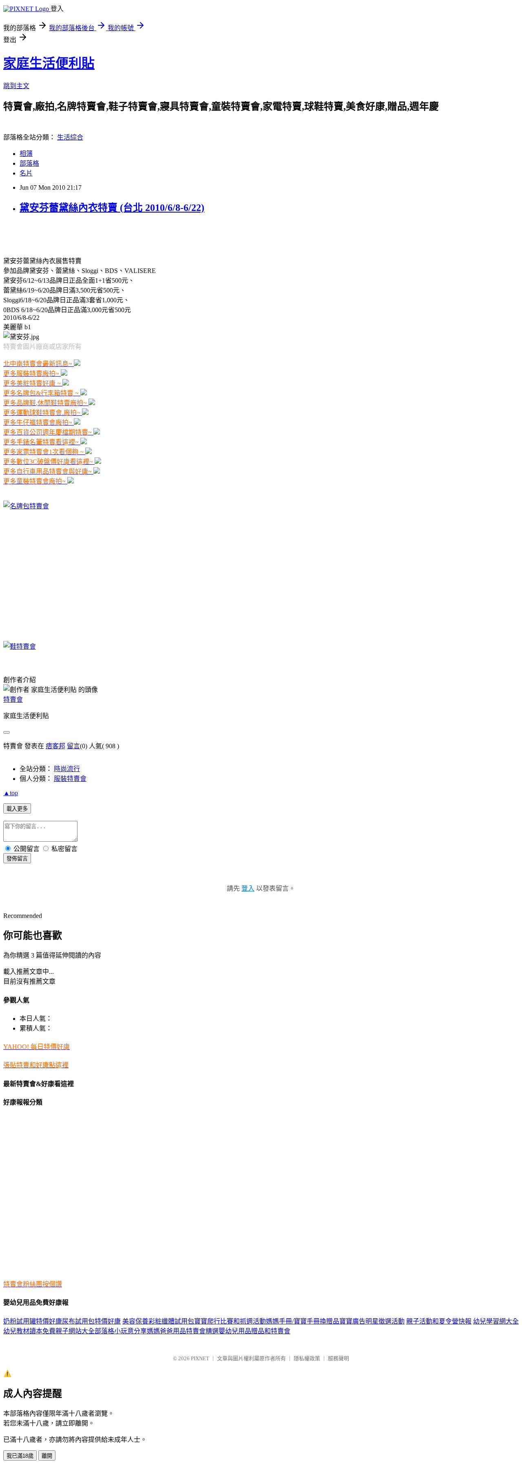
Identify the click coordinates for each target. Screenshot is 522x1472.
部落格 (29, 163)
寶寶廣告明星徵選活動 (372, 1321)
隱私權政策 (307, 1358)
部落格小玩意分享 (121, 1331)
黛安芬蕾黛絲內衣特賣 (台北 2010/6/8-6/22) (112, 207)
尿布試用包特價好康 (91, 1321)
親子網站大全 (75, 1331)
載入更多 (17, 809)
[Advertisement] (98, 234)
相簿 (26, 153)
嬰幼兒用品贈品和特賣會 (254, 1331)
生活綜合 (70, 137)
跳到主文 (16, 85)
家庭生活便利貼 (49, 63)
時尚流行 (67, 768)
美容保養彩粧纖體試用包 (158, 1321)
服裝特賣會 (70, 778)
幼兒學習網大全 (496, 1321)
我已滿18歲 (20, 1456)
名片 (26, 173)
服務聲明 (338, 1358)
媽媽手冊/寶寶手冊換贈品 (302, 1321)
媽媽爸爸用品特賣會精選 (183, 1331)
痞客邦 (55, 746)
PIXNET (200, 1358)
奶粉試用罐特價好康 (32, 1321)
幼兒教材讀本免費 (29, 1331)
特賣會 (13, 699)
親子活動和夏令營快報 (438, 1321)
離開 (47, 1456)
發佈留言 (17, 859)
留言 (73, 746)
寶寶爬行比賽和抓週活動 (230, 1321)
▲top (10, 792)
